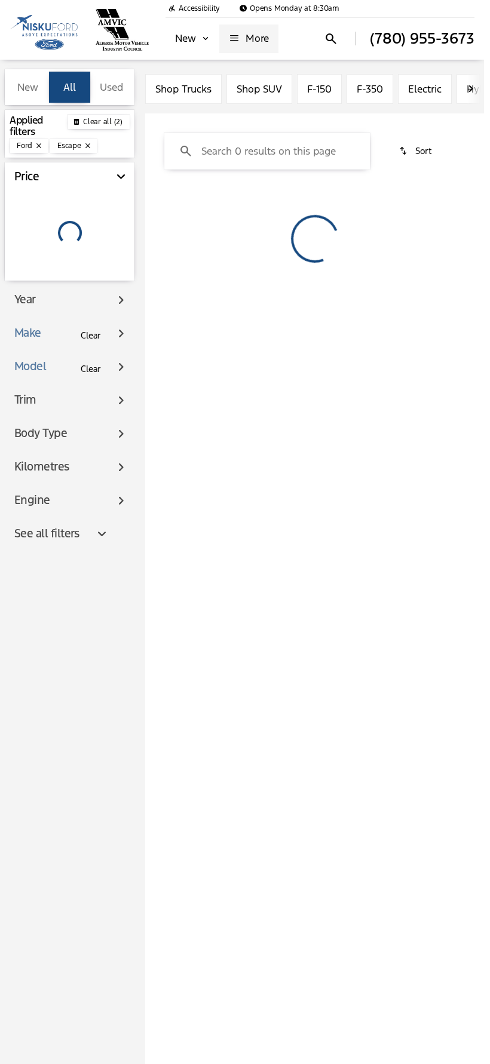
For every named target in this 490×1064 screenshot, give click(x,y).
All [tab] (69, 87)
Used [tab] (111, 87)
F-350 (370, 89)
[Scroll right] (471, 89)
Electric (425, 89)
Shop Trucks (183, 89)
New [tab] (27, 87)
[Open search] (331, 38)
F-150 (319, 89)
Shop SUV (259, 89)
